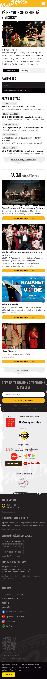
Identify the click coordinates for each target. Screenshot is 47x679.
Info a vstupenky (22, 218)
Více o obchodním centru (11, 529)
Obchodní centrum (11, 518)
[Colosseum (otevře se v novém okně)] (32, 449)
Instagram (10, 621)
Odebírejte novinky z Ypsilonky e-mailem (23, 385)
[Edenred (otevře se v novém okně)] (16, 456)
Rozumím (9, 675)
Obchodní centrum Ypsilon (15, 90)
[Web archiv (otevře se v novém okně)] (23, 483)
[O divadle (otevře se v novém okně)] (32, 463)
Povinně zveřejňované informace (13, 658)
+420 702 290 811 (14, 541)
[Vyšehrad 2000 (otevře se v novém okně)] (13, 463)
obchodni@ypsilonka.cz (11, 556)
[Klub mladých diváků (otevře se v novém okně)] (29, 456)
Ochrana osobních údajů (10, 655)
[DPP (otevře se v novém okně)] (14, 449)
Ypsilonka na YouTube (15, 616)
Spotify (9, 626)
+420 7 (9, 594)
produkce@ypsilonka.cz (11, 598)
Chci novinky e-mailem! (23, 400)
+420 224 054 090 (14, 552)
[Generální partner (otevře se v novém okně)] (30, 422)
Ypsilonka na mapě (8, 512)
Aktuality (24, 70)
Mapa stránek (7, 661)
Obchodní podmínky (9, 652)
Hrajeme (15, 175)
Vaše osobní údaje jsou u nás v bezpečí (23, 408)
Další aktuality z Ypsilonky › (23, 159)
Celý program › (23, 370)
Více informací (15, 670)
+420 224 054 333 (14, 547)
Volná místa (6, 607)
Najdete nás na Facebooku (16, 612)
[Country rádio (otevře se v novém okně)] (24, 436)
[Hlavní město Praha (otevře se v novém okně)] (10, 422)
